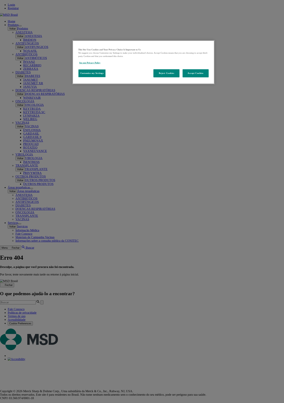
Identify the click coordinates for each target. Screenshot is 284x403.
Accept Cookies (195, 73)
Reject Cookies (166, 73)
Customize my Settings (92, 73)
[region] (143, 62)
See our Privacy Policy (89, 63)
